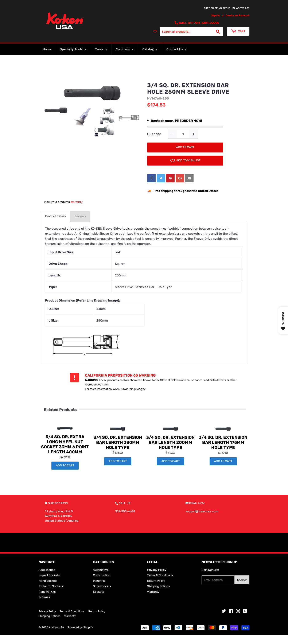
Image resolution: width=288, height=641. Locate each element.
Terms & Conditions (160, 575)
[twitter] (161, 178)
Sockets (98, 592)
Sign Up (242, 579)
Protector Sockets (51, 586)
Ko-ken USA (56, 627)
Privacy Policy (156, 570)
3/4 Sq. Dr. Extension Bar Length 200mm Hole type (170, 442)
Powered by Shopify (80, 627)
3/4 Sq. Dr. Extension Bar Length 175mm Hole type (223, 442)
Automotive (101, 570)
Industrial (99, 581)
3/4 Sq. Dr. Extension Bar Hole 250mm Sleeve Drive (188, 88)
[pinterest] (170, 178)
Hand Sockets (48, 581)
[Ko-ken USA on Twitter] (224, 612)
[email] (189, 178)
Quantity (154, 134)
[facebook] (151, 178)
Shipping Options (158, 586)
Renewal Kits (47, 592)
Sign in (215, 15)
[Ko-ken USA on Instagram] (238, 612)
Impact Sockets (49, 575)
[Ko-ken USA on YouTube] (245, 612)
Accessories (47, 570)
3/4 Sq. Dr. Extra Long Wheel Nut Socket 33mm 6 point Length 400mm (65, 444)
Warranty (76, 202)
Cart (241, 31)
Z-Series (44, 597)
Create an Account (237, 15)
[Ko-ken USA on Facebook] (231, 612)
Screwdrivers (102, 586)
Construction (101, 575)
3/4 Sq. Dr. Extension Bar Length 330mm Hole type (117, 442)
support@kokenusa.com (202, 511)
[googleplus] (180, 178)
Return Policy (156, 581)
